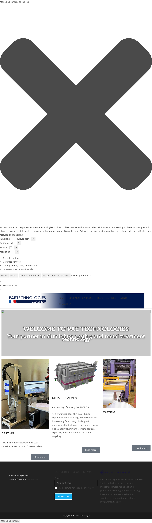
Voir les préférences (30, 275)
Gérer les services (12, 261)
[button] (76, 114)
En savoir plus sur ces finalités (18, 269)
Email (57, 478)
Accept (4, 275)
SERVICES (111, 297)
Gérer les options (11, 258)
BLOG (100, 297)
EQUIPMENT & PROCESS (81, 297)
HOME (61, 297)
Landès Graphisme (32, 479)
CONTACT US (64, 304)
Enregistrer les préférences (56, 275)
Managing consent (10, 520)
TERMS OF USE (10, 285)
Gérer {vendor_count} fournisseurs (20, 265)
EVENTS (123, 297)
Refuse (13, 275)
